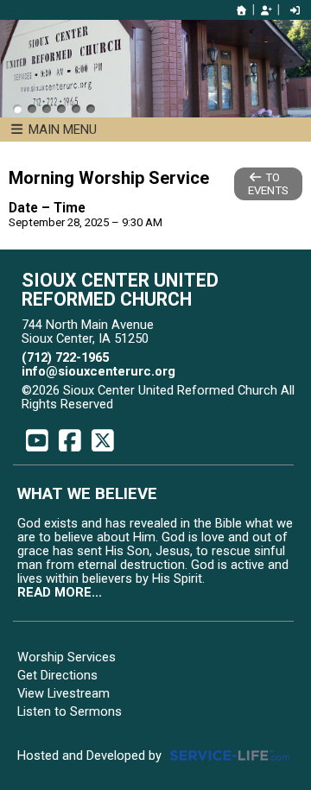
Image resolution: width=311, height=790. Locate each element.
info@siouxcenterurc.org (98, 371)
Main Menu (61, 129)
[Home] (242, 10)
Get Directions (57, 675)
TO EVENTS (268, 184)
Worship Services (66, 657)
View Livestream (63, 693)
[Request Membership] (266, 10)
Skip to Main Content (188, 404)
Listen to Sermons (69, 711)
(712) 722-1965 (65, 357)
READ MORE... (59, 592)
